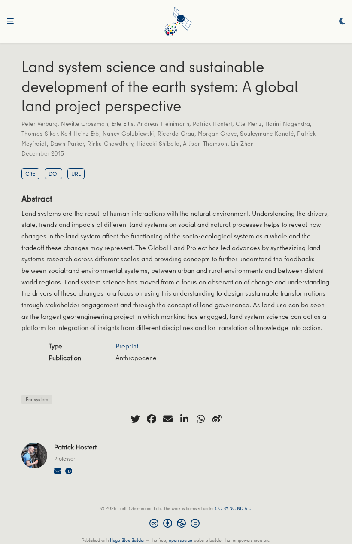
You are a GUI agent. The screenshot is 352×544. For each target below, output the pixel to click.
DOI (53, 173)
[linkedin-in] (184, 419)
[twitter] (135, 419)
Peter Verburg (39, 123)
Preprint (126, 346)
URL (76, 173)
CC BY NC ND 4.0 (233, 508)
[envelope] (167, 419)
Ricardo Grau (176, 133)
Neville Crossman (84, 123)
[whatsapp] (200, 419)
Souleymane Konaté (267, 133)
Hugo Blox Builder (127, 540)
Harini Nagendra (287, 123)
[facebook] (151, 419)
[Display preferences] (342, 22)
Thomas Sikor (39, 133)
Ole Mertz (249, 123)
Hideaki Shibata (158, 143)
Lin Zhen (242, 143)
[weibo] (216, 419)
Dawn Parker (67, 143)
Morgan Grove (217, 133)
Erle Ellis (123, 123)
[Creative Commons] (176, 524)
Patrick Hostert (212, 123)
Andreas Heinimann (163, 123)
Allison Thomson (205, 143)
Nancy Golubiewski (128, 133)
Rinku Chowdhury (110, 143)
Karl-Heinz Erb (80, 133)
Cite (30, 173)
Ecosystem (37, 399)
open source (180, 540)
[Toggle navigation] (10, 21)
